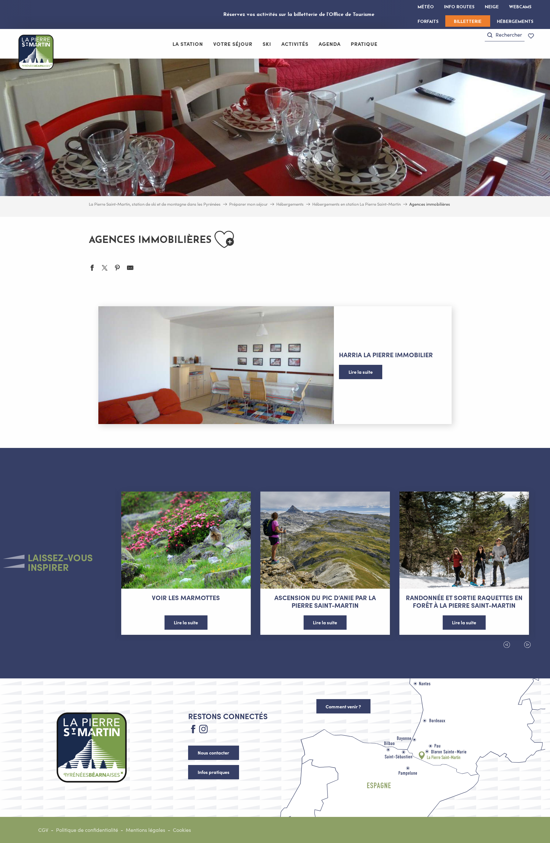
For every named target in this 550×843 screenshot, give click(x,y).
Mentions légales (145, 829)
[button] (505, 35)
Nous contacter (213, 752)
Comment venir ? (343, 706)
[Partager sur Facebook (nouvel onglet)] (92, 269)
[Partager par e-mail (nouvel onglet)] (130, 269)
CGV (43, 829)
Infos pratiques (213, 772)
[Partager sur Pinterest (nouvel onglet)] (117, 269)
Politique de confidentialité (87, 829)
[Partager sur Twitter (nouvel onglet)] (105, 269)
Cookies (182, 829)
